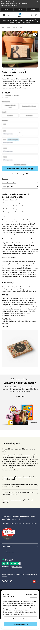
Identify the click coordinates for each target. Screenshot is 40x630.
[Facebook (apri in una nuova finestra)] (3, 581)
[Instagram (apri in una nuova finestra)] (6, 581)
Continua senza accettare (31, 596)
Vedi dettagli (22, 88)
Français (20, 9)
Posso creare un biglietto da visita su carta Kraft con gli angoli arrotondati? (19, 478)
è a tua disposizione (15, 523)
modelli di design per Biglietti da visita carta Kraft (19, 321)
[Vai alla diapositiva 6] (25, 69)
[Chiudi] (37, 1)
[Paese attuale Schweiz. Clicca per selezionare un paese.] (35, 581)
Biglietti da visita (17, 27)
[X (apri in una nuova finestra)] (8, 581)
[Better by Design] (14, 75)
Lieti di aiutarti (6, 546)
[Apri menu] (4, 15)
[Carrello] (36, 15)
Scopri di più (20, 396)
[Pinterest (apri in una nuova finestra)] (11, 581)
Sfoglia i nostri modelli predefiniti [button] (18, 168)
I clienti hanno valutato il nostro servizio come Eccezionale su (19, 575)
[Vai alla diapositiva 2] (15, 69)
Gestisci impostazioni (20, 619)
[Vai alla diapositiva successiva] (37, 21)
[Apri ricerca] (8, 15)
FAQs (3, 326)
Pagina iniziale (6, 27)
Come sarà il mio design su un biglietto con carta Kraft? (18, 450)
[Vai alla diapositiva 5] (22, 69)
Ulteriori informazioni (29, 291)
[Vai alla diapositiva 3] (17, 69)
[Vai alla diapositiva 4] (20, 69)
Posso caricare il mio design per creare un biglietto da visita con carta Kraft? (19, 486)
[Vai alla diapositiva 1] (12, 69)
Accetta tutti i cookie (21, 624)
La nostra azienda (8, 552)
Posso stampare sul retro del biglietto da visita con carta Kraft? (19, 501)
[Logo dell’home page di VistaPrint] (20, 15)
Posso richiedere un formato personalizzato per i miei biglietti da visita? (18, 493)
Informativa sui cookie (17, 614)
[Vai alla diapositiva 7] (27, 69)
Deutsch (7, 9)
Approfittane (26, 22)
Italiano (33, 9)
